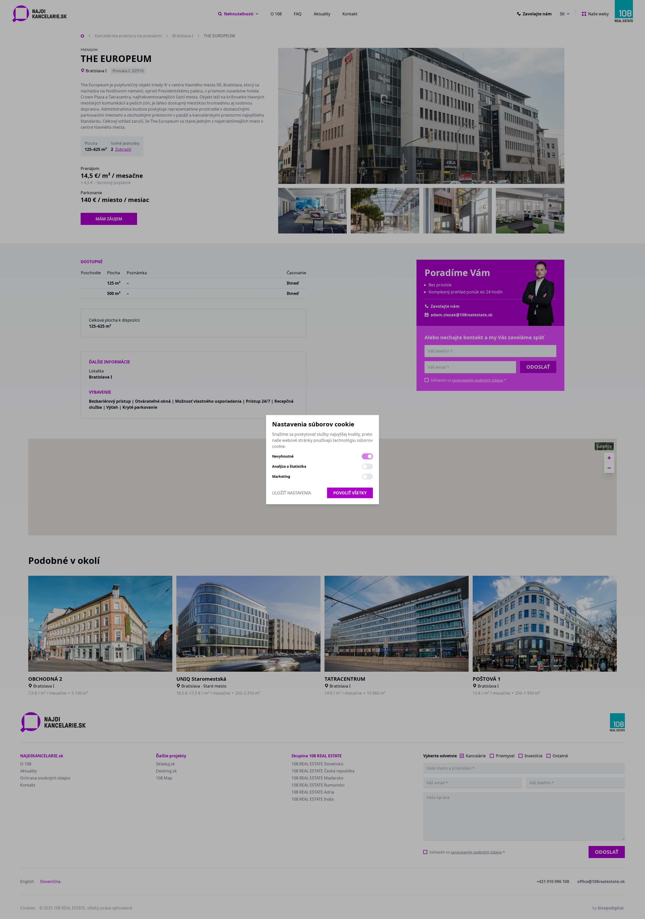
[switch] (367, 456)
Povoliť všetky (350, 493)
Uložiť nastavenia (291, 493)
